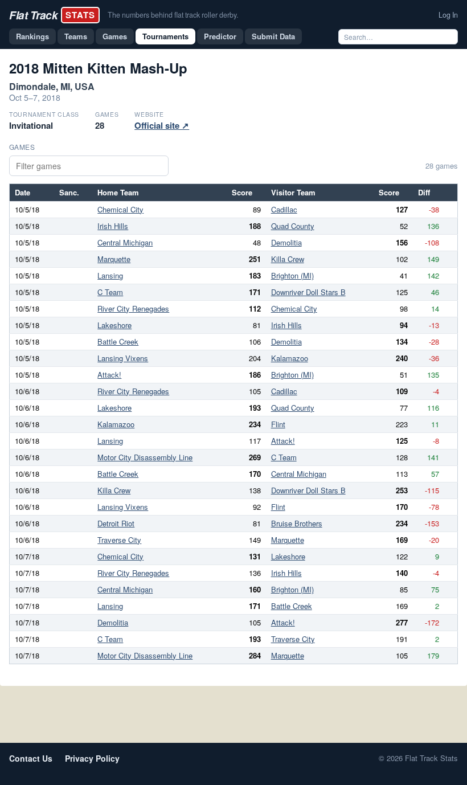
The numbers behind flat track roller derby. (173, 15)
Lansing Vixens (122, 358)
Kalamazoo (289, 358)
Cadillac (284, 209)
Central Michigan (125, 242)
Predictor (220, 36)
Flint (278, 424)
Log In (448, 15)
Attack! (109, 374)
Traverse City (119, 539)
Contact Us (30, 758)
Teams (75, 36)
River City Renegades (133, 308)
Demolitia (286, 242)
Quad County (292, 225)
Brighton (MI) (292, 275)
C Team (110, 292)
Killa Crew (287, 259)
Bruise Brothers (296, 523)
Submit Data (273, 36)
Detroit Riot (115, 523)
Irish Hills (112, 225)
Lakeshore (114, 325)
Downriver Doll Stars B (308, 292)
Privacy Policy (92, 758)
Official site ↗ (161, 125)
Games (115, 36)
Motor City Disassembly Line (144, 457)
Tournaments (165, 36)
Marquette (113, 259)
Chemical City (120, 209)
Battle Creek (117, 341)
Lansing (110, 275)
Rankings (32, 36)
